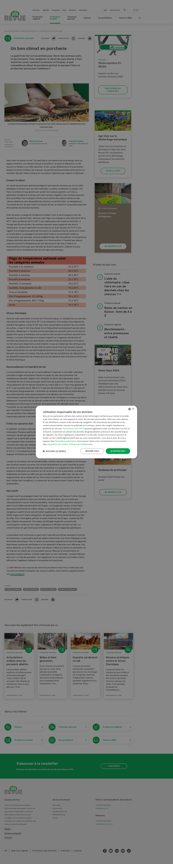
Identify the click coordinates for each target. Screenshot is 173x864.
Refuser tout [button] (92, 451)
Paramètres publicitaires (65, 441)
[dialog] (86, 432)
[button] (54, 451)
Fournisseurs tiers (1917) (73, 428)
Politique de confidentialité (80, 444)
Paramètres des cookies (57, 444)
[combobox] (129, 409)
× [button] (133, 409)
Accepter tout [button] (118, 451)
